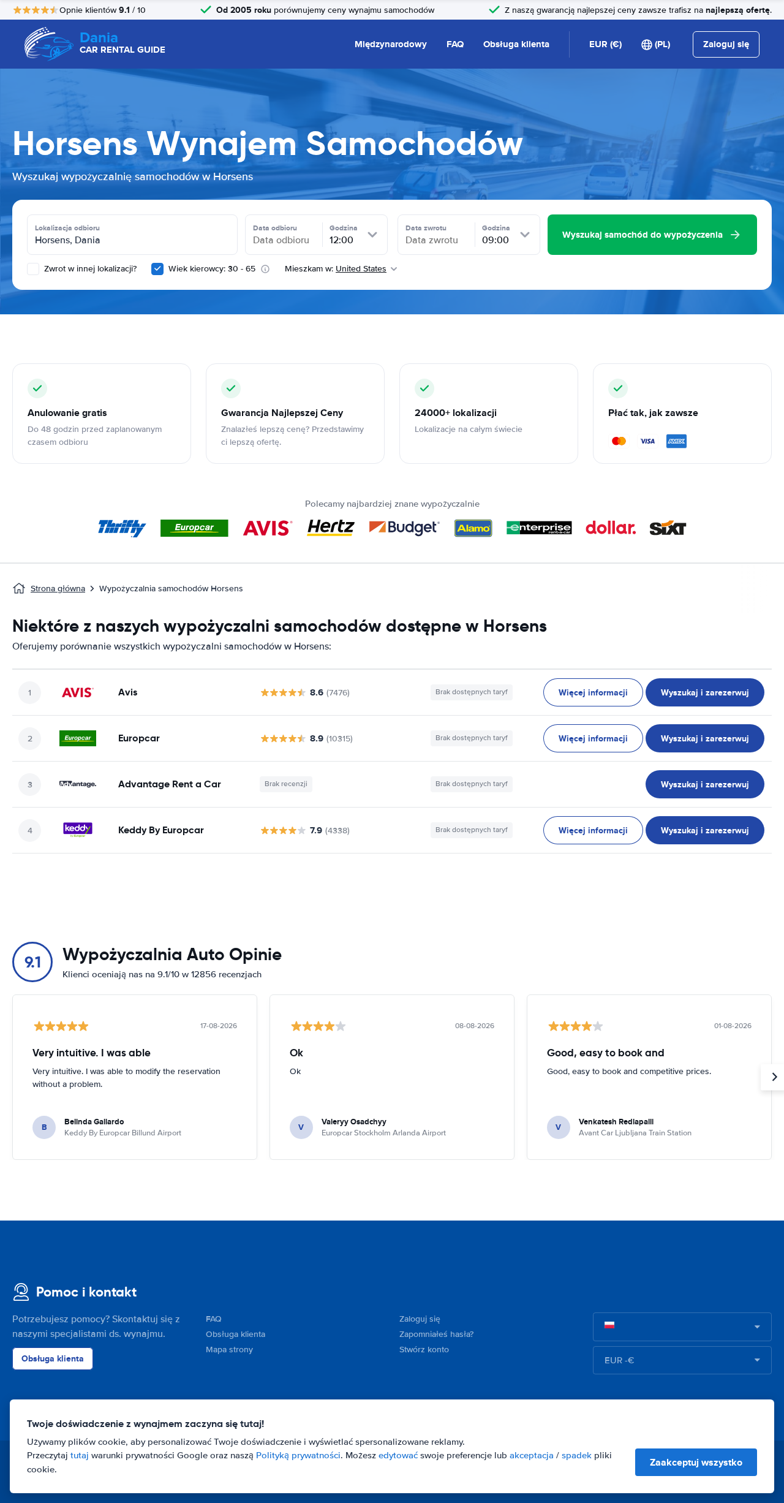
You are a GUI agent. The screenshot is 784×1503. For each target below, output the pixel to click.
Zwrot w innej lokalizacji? (89, 268)
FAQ (455, 44)
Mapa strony (229, 1349)
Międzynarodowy (391, 44)
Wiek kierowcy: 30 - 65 (211, 268)
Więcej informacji (593, 692)
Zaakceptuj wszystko (696, 1462)
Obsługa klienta (516, 44)
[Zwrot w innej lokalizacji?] (33, 269)
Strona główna (58, 588)
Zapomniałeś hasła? (436, 1334)
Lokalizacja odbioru (67, 227)
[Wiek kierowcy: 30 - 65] (157, 269)
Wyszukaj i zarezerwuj (705, 692)
